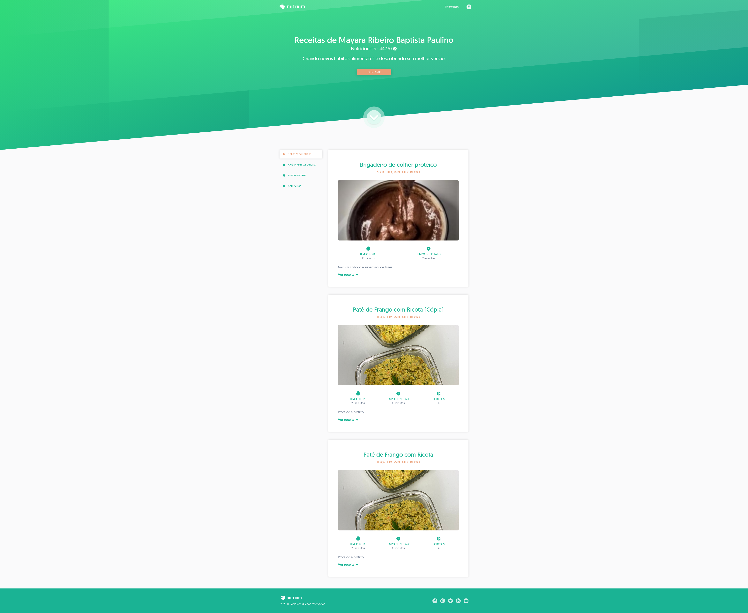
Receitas (452, 7)
